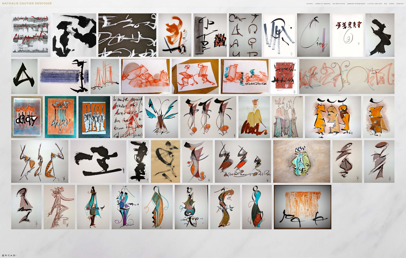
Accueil (310, 3)
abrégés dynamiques (356, 3)
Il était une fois (375, 3)
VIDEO (391, 3)
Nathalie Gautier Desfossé (27, 3)
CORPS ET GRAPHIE (322, 3)
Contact (400, 3)
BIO (385, 3)
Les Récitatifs (338, 3)
